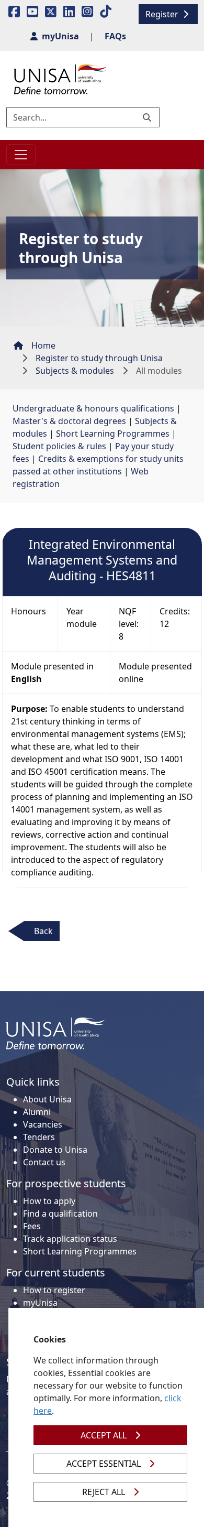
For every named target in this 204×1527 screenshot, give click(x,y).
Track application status (70, 1238)
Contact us (44, 1162)
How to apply (49, 1201)
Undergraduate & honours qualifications (93, 408)
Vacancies (42, 1124)
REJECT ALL (103, 1492)
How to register (54, 1290)
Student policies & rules (59, 446)
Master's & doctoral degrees (69, 421)
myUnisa (40, 1302)
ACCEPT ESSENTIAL (103, 1463)
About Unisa (47, 1099)
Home (43, 345)
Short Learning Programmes (112, 433)
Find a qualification (60, 1213)
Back (43, 931)
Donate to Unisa (55, 1149)
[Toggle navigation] (21, 154)
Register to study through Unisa (99, 358)
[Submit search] (148, 117)
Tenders (39, 1137)
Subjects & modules (75, 370)
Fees (32, 1226)
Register (162, 14)
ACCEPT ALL (104, 1435)
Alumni (37, 1112)
